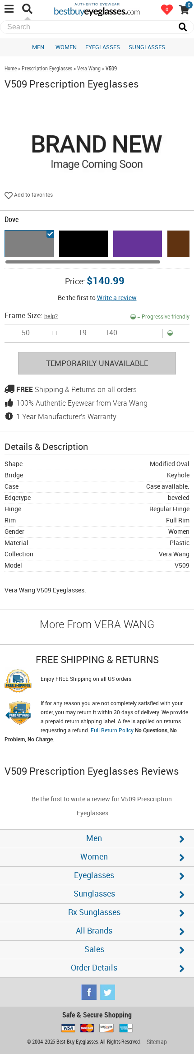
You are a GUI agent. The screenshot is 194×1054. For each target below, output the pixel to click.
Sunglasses (147, 47)
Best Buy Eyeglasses (97, 9)
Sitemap (157, 1042)
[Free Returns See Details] (18, 714)
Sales (94, 949)
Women (66, 47)
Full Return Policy (112, 731)
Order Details (94, 968)
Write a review (117, 298)
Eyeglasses (102, 47)
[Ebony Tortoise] (83, 243)
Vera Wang (89, 69)
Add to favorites (33, 195)
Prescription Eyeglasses (47, 69)
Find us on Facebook (89, 992)
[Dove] (29, 243)
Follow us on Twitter (107, 992)
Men (38, 47)
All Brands (94, 931)
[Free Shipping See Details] (18, 682)
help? (51, 316)
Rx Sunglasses (94, 912)
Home (11, 69)
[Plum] (137, 243)
